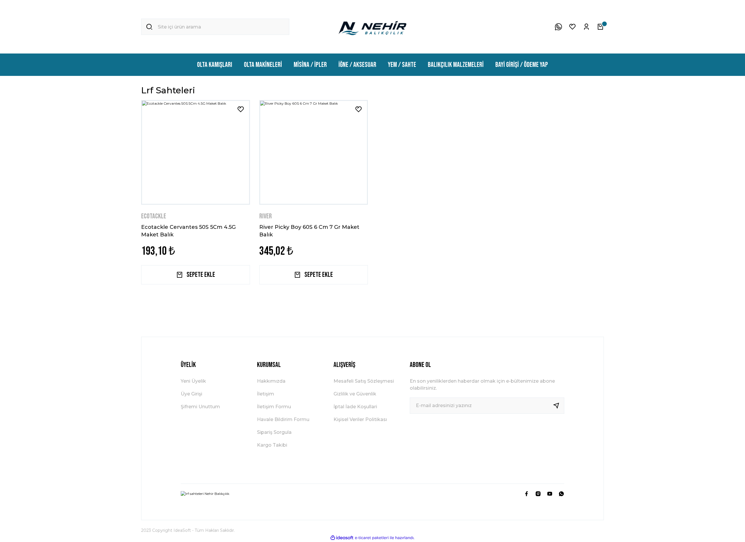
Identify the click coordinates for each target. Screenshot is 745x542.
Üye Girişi (191, 394)
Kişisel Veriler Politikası (360, 419)
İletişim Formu (274, 406)
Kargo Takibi (272, 445)
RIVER (265, 216)
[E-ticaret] (372, 537)
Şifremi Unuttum (200, 406)
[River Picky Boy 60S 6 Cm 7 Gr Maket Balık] (313, 152)
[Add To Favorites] (240, 109)
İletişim (265, 394)
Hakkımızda (271, 381)
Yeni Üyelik (193, 381)
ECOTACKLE (153, 216)
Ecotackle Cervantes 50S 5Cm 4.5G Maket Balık (188, 230)
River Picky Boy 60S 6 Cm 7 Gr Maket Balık (309, 230)
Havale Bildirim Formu (283, 419)
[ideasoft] (342, 538)
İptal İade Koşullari (355, 406)
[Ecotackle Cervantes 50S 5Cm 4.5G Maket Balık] (195, 152)
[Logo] (372, 27)
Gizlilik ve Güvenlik (355, 394)
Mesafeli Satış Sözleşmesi (364, 381)
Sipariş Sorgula (274, 432)
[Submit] (558, 405)
